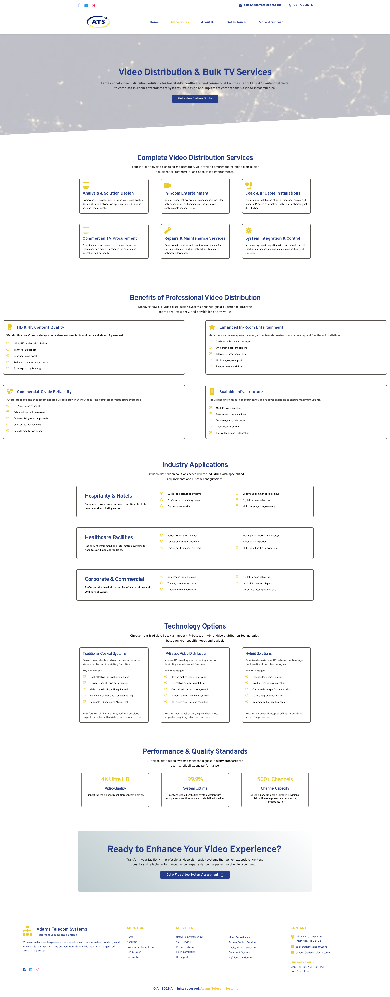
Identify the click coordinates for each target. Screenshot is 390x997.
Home (130, 937)
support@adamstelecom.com (313, 952)
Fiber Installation (185, 952)
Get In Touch (134, 952)
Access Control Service (242, 942)
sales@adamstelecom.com (311, 947)
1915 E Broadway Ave (309, 936)
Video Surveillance (239, 937)
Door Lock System (239, 952)
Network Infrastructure (189, 937)
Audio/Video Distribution (243, 947)
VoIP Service (183, 942)
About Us (132, 942)
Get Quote (133, 957)
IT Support (182, 957)
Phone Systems (185, 947)
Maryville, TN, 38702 (309, 941)
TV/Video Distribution (241, 957)
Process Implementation (141, 947)
